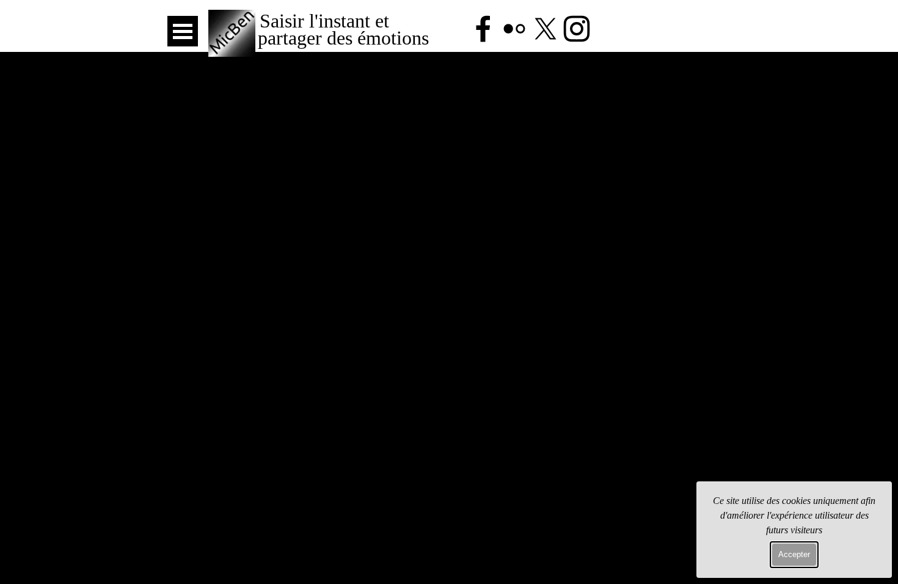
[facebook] (483, 28)
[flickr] (514, 28)
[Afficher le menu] (182, 31)
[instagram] (576, 28)
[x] (545, 28)
